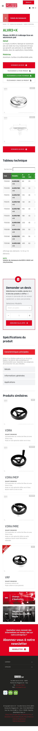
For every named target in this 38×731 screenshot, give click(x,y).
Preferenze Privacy (27, 714)
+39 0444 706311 (20, 685)
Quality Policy (23, 717)
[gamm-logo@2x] (11, 4)
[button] (3, 6)
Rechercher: (8, 169)
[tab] (19, 352)
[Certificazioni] (19, 692)
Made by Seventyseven (19, 721)
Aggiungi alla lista (17, 323)
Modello (18, 303)
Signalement (22, 719)
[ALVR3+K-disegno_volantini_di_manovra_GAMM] (19, 117)
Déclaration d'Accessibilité (12, 717)
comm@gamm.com (20, 687)
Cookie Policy (17, 714)
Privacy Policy (9, 714)
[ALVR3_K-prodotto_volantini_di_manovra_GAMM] (19, 88)
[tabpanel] (19, 361)
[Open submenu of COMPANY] (32, 662)
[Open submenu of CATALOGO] (32, 667)
